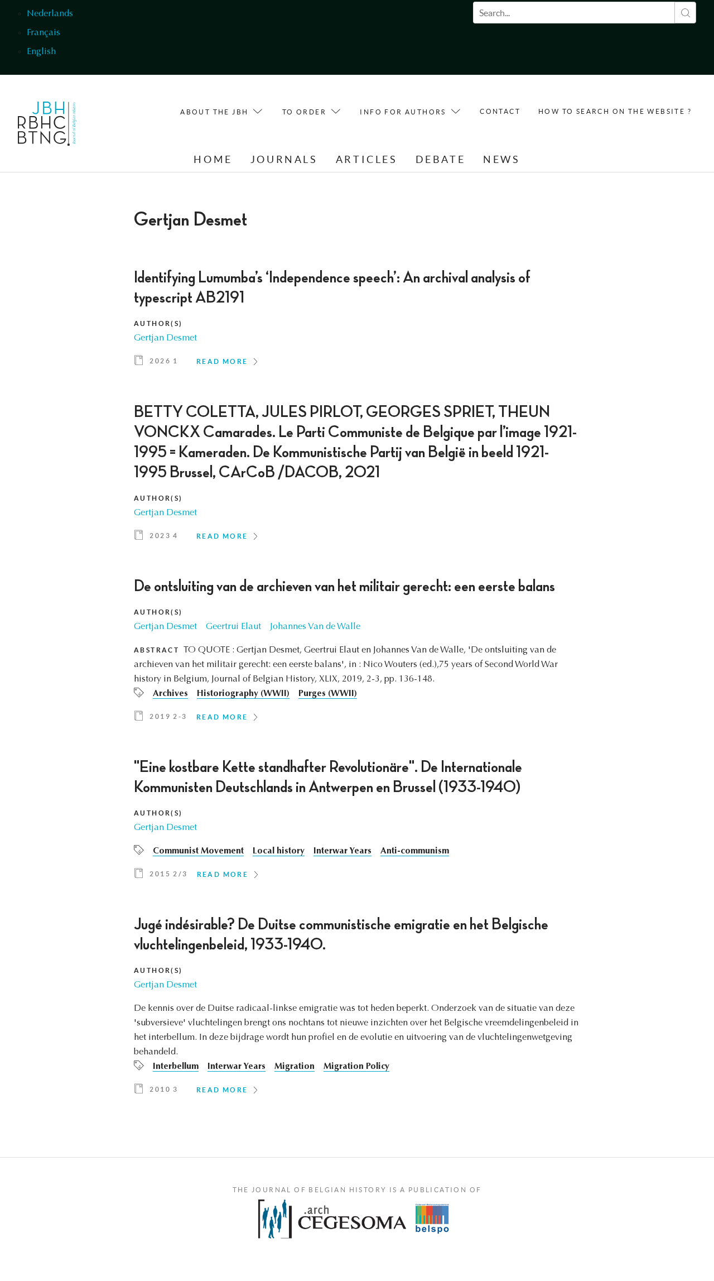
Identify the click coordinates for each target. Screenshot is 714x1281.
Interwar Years (342, 851)
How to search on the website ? (615, 111)
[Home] (47, 126)
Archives (170, 693)
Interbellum (176, 1066)
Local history (279, 851)
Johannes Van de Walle (315, 626)
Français (43, 32)
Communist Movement (198, 851)
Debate (441, 159)
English (41, 51)
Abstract (156, 650)
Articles (367, 159)
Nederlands (50, 13)
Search (685, 12)
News (501, 159)
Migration (294, 1066)
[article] (357, 321)
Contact (500, 111)
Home (213, 159)
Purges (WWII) (327, 693)
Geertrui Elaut (233, 626)
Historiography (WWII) (243, 693)
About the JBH (214, 112)
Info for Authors (403, 112)
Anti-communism (414, 851)
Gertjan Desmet (165, 338)
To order (304, 112)
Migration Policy (356, 1066)
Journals (284, 159)
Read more (222, 361)
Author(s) (158, 323)
